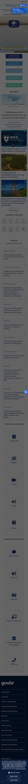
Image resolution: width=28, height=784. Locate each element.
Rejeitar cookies (14, 776)
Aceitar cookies (14, 780)
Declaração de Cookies (21, 768)
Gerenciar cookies (15, 772)
